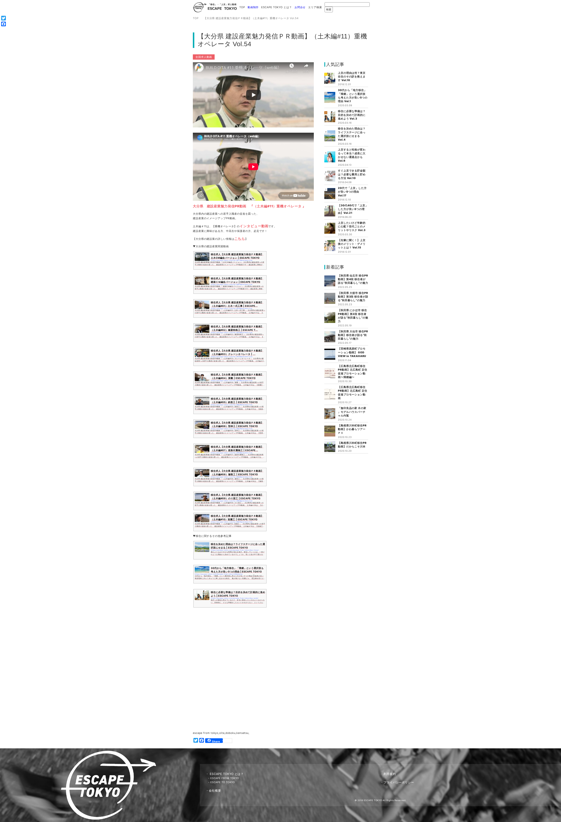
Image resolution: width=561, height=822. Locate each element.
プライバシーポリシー (398, 782)
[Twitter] (3, 18)
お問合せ (300, 7)
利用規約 (389, 774)
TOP (242, 7)
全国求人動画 (203, 56)
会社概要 (215, 790)
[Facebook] (3, 24)
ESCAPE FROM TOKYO (224, 778)
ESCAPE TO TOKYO (222, 782)
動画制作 (253, 7)
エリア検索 (315, 7)
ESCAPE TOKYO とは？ (276, 7)
